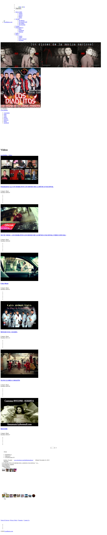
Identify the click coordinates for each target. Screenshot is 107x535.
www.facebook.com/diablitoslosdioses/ (23, 460)
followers (6, 120)
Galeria (20, 37)
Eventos (17, 26)
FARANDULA (19, 27)
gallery (5, 117)
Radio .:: (17, 33)
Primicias (21, 31)
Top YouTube (22, 24)
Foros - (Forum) (22, 39)
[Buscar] (16, 7)
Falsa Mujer (4, 283)
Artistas (20, 13)
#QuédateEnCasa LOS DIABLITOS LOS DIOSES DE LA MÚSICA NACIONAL (27, 187)
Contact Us (26, 520)
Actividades (7, 113)
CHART (17, 19)
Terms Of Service (5, 520)
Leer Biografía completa (8, 464)
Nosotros (20, 520)
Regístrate (18, 8)
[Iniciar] (16, 10)
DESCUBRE (18, 12)
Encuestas (21, 40)
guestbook (6, 122)
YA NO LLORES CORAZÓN (10, 380)
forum (5, 121)
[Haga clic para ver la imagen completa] (51, 67)
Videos (20, 17)
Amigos (20, 15)
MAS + (17, 34)
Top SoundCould (23, 22)
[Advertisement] (53, 136)
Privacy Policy (13, 520)
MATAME (4, 429)
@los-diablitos (4, 110)
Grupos (20, 36)
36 (9, 457)
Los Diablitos (4, 155)
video (5, 115)
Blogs (20, 29)
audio (5, 114)
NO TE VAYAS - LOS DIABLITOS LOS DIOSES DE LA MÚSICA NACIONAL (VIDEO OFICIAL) (33, 235)
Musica (20, 16)
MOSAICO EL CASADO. (9, 332)
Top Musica (21, 20)
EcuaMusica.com (8, 531)
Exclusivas (21, 30)
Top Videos (21, 23)
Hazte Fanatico (6, 466)
